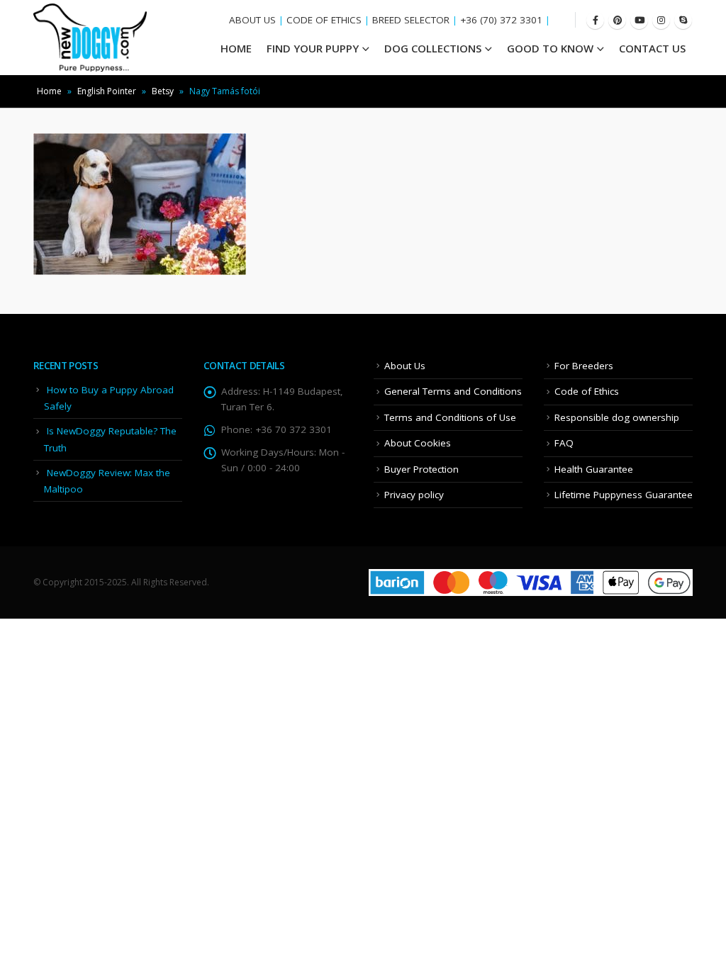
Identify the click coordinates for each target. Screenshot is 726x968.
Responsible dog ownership (616, 417)
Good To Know (550, 48)
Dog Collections (432, 48)
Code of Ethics (586, 391)
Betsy (163, 91)
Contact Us (652, 48)
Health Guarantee (593, 469)
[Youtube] (639, 20)
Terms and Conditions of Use (450, 417)
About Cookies (417, 443)
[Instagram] (661, 20)
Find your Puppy (313, 48)
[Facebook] (595, 20)
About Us (404, 365)
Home (49, 91)
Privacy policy (414, 494)
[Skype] (683, 20)
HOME (236, 48)
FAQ (564, 443)
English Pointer (106, 91)
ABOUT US (252, 19)
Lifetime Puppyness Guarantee (623, 494)
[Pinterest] (617, 20)
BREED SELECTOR (410, 19)
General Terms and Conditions (453, 391)
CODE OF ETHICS (324, 19)
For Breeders (583, 365)
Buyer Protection (421, 469)
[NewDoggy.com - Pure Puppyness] (90, 38)
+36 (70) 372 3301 (501, 19)
